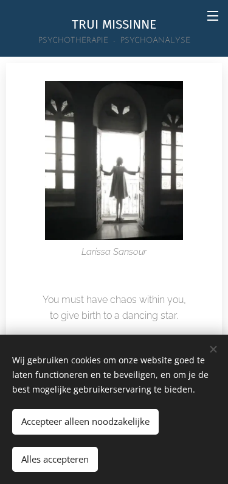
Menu (213, 15)
